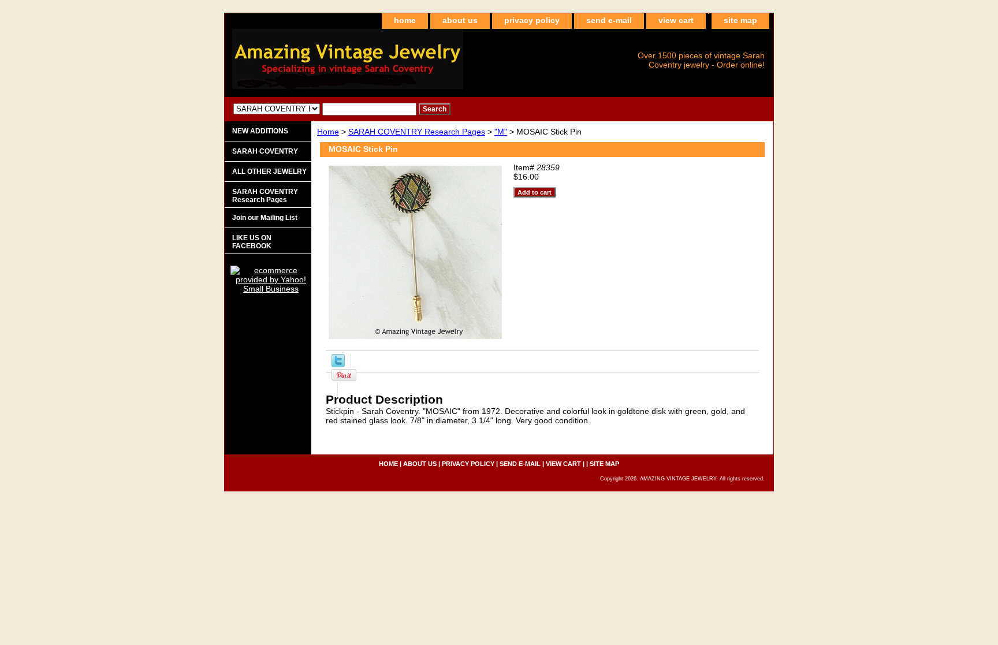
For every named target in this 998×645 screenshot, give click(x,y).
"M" (500, 131)
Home (328, 131)
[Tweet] (338, 364)
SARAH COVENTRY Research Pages (416, 131)
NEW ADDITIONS (260, 131)
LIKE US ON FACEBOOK (251, 242)
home (405, 20)
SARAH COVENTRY (265, 151)
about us (460, 20)
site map (740, 20)
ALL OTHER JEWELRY (269, 171)
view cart (676, 20)
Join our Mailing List (264, 218)
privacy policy (532, 20)
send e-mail (609, 20)
